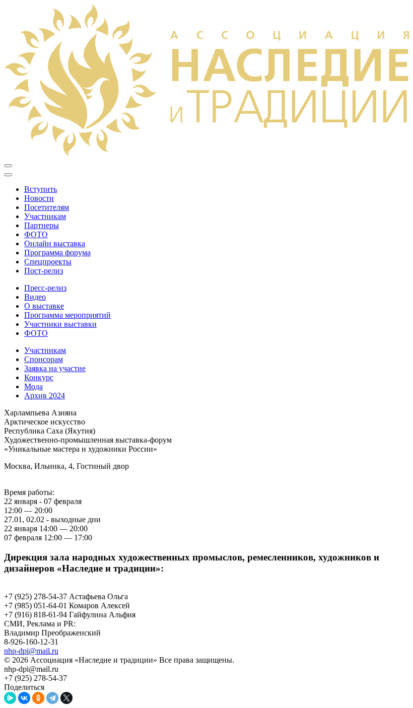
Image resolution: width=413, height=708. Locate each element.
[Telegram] (52, 698)
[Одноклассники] (38, 698)
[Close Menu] (8, 174)
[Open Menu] (8, 165)
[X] (66, 698)
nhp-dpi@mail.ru (31, 651)
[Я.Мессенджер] (10, 698)
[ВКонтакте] (24, 698)
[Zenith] (206, 154)
